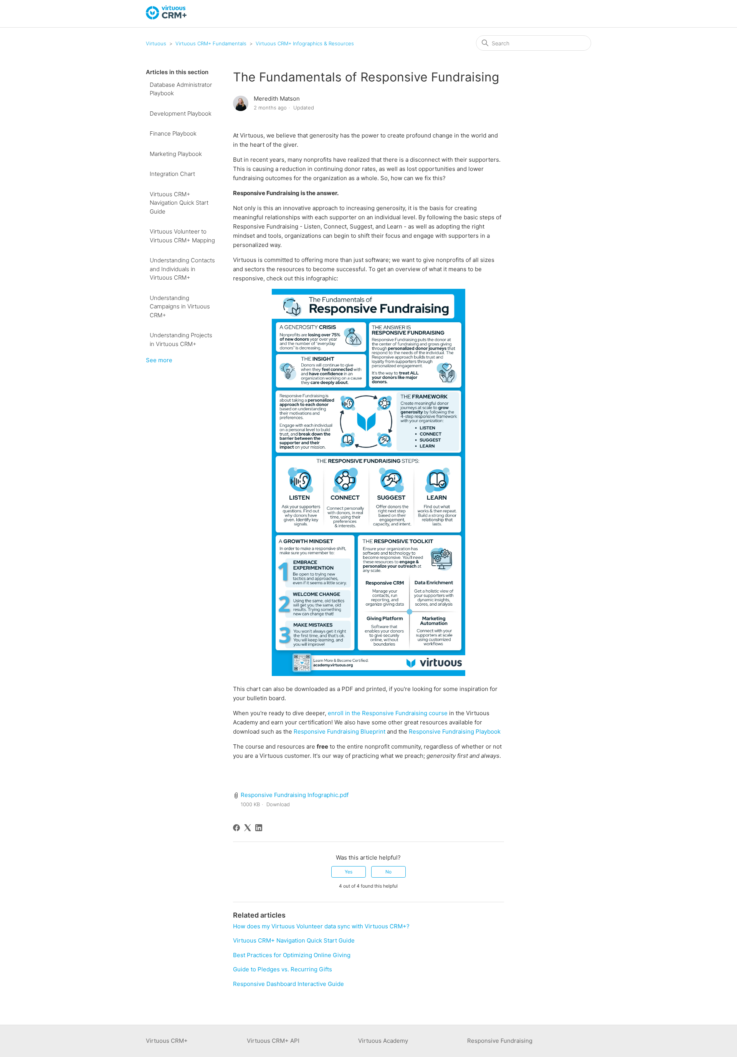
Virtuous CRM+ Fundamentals (210, 43)
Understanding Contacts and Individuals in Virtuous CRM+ (182, 269)
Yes (348, 872)
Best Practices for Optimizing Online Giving (291, 955)
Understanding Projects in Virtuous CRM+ (181, 339)
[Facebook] (236, 827)
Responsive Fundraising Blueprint (339, 731)
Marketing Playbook (176, 153)
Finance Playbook (173, 133)
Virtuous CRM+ (167, 1040)
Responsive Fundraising (499, 1040)
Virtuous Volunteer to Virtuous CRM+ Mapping (182, 236)
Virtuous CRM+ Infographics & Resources (305, 43)
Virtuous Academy (383, 1040)
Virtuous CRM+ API (273, 1040)
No (388, 872)
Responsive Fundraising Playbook (455, 731)
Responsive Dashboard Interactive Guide (288, 983)
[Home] (166, 17)
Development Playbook (181, 113)
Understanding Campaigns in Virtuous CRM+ (180, 306)
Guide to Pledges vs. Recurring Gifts (282, 969)
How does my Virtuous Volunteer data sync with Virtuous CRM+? (321, 926)
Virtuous (156, 43)
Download (278, 804)
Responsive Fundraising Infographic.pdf (295, 795)
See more (159, 360)
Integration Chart (172, 173)
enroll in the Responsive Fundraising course (388, 713)
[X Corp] (247, 827)
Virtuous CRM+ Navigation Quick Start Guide (179, 203)
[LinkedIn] (258, 827)
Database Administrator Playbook (181, 89)
